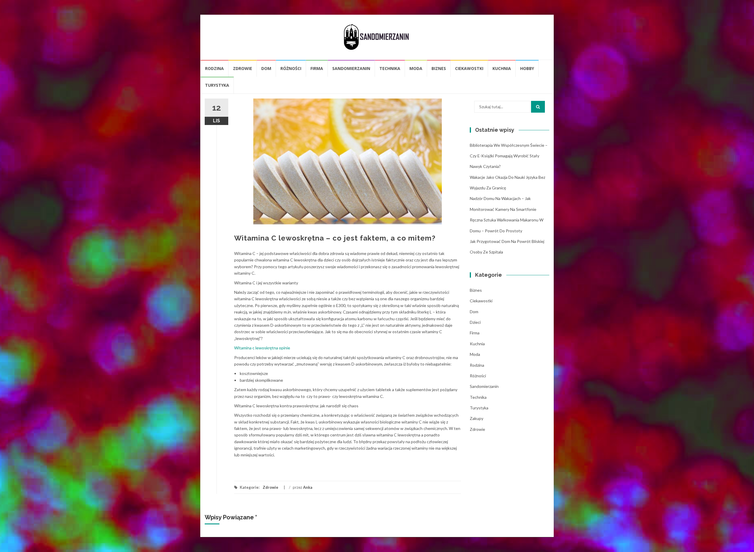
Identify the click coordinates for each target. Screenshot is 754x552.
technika (389, 68)
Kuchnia (501, 68)
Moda (415, 68)
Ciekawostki (469, 68)
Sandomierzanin (351, 68)
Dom (266, 68)
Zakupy (476, 418)
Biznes (438, 68)
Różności (290, 68)
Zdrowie (242, 68)
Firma (316, 68)
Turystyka (217, 85)
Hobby (527, 68)
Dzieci (475, 322)
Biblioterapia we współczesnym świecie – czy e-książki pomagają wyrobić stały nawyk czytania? (509, 156)
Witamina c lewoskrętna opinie (262, 347)
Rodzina (214, 68)
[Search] (538, 107)
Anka (307, 487)
